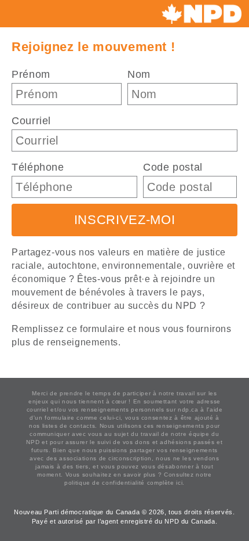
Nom (139, 74)
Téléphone (38, 167)
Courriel (31, 121)
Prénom (31, 74)
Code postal (173, 167)
